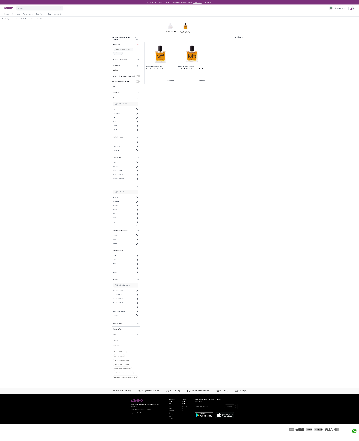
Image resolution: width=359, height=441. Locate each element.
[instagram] (132, 413)
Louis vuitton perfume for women (123, 373)
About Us (184, 406)
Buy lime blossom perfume (121, 360)
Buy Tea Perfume (119, 356)
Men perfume (16, 14)
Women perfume (28, 14)
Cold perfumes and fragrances (122, 369)
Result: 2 (39, 19)
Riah (3, 19)
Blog (49, 14)
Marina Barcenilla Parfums (28, 19)
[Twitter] (140, 413)
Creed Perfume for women (121, 364)
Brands (6, 14)
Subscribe (229, 406)
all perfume (10, 19)
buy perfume (171, 417)
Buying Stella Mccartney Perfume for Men (125, 377)
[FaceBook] (137, 413)
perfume (17, 19)
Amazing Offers (58, 14)
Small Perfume (40, 14)
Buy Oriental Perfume (120, 352)
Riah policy (170, 407)
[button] (61, 8)
